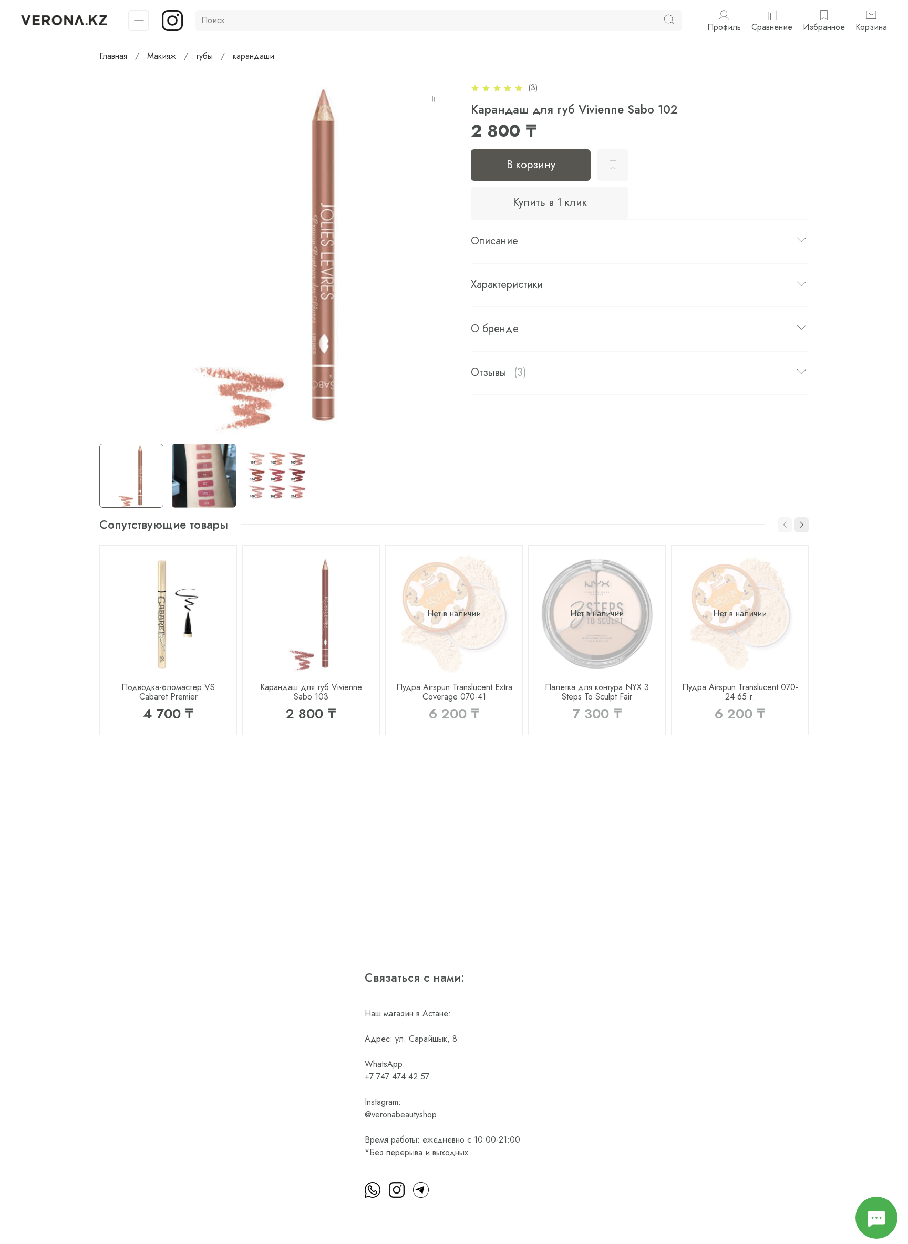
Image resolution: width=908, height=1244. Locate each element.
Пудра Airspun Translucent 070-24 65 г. (740, 692)
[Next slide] (437, 258)
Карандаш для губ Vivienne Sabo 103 (311, 692)
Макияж (161, 56)
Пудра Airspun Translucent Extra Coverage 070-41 (454, 692)
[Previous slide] (116, 258)
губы (204, 56)
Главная (113, 56)
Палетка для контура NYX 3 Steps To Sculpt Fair (597, 692)
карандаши (253, 56)
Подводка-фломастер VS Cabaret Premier (168, 692)
